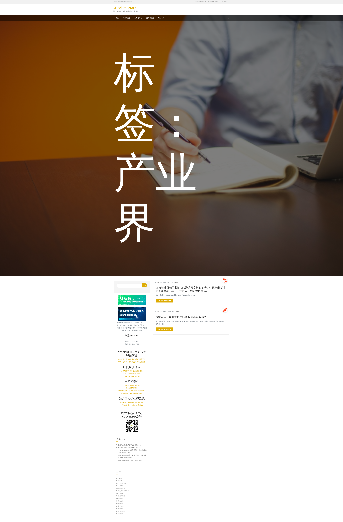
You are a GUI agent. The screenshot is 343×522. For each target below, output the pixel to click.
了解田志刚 (223, 1)
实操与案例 (121, 486)
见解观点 (176, 282)
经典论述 (121, 498)
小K (158, 282)
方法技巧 (121, 491)
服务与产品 (121, 493)
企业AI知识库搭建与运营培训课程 (131, 371)
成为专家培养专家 (123, 488)
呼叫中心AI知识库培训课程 (131, 374)
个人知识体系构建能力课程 (131, 376)
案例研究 (121, 496)
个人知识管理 (122, 480)
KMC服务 (121, 475)
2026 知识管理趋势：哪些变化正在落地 (129, 460)
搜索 (144, 285)
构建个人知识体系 (213, 1)
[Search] (227, 18)
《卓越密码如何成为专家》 (131, 385)
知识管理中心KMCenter (125, 7)
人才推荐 (121, 483)
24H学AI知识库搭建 (200, 1)
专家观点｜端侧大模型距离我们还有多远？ (181, 317)
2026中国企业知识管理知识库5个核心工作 (131, 359)
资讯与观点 (121, 508)
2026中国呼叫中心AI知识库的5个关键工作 (131, 362)
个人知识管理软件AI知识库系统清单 (131, 405)
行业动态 (121, 503)
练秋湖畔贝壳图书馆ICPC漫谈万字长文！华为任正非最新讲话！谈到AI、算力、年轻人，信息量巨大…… (190, 289)
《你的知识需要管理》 (132, 388)
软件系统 (121, 511)
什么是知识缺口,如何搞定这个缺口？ (129, 447)
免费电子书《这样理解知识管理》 (131, 393)
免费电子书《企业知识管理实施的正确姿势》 (131, 391)
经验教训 (121, 501)
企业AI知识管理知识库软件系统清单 (131, 402)
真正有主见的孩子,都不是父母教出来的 (129, 445)
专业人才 (121, 478)
